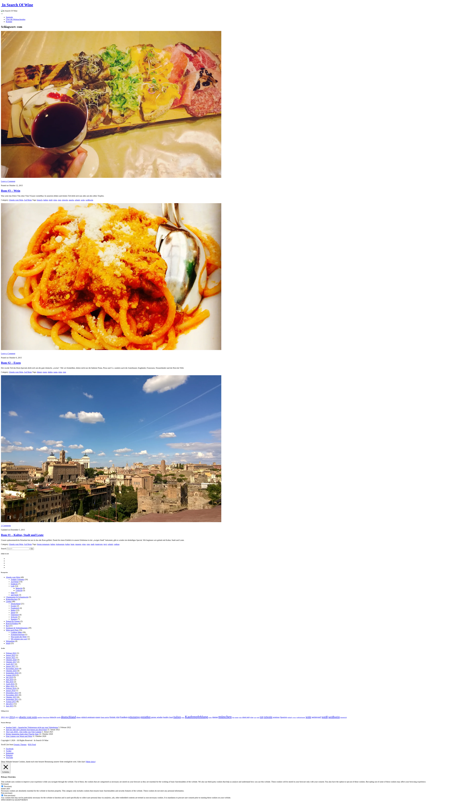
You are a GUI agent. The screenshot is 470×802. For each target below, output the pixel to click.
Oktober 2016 (11, 671)
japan (182, 717)
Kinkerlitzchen (11, 599)
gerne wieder (157, 717)
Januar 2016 (10, 691)
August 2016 (11, 675)
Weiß (8, 643)
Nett (233, 717)
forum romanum (43, 544)
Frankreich (15, 608)
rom (59, 200)
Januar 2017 (10, 666)
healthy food (168, 717)
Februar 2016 (11, 688)
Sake (13, 593)
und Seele (14, 595)
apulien (39, 717)
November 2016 (12, 668)
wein (83, 200)
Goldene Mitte (16, 632)
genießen (145, 717)
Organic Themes (20, 744)
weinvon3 (316, 717)
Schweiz (14, 617)
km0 (50, 200)
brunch (39, 200)
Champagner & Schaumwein (17, 597)
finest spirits (105, 717)
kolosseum (60, 544)
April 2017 (10, 664)
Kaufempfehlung (196, 717)
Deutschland (15, 604)
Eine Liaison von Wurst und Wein (19, 736)
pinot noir (246, 717)
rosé (258, 717)
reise (55, 200)
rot (261, 717)
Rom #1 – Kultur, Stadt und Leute (22, 535)
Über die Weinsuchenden (15, 19)
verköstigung (300, 717)
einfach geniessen (88, 717)
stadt (92, 544)
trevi (105, 544)
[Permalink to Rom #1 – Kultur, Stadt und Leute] (111, 521)
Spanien (14, 619)
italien (45, 200)
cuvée (58, 717)
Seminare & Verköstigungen (17, 628)
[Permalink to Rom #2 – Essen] (111, 349)
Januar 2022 (10, 655)
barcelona (46, 717)
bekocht (53, 717)
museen (78, 544)
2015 (17, 717)
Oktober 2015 (11, 697)
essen (45, 372)
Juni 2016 (9, 680)
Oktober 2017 (11, 662)
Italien (13, 610)
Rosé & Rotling (12, 623)
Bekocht (19, 588)
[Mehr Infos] (90, 762)
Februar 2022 (11, 653)
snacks (71, 200)
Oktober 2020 (11, 660)
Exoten (13, 606)
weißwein (89, 200)
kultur (67, 544)
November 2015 (12, 695)
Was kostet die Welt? (19, 637)
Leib (12, 586)
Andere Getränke (17, 579)
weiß (325, 717)
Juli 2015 (9, 704)
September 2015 (12, 699)
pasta (55, 372)
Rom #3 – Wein (10, 190)
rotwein (65, 200)
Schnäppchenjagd (17, 634)
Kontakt (9, 22)
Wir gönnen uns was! (19, 639)
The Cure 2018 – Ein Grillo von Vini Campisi (23, 732)
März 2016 (10, 686)
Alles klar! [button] (81, 762)
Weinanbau (10, 641)
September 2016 (12, 673)
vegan (294, 717)
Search (3, 549)
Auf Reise (28, 200)
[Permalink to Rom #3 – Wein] (111, 177)
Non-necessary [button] (6, 793)
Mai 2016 (9, 682)
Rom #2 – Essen (11, 362)
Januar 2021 (10, 657)
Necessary (8, 786)
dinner (39, 372)
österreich (343, 717)
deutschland (68, 717)
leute (72, 544)
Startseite (9, 17)
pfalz (240, 717)
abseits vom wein (28, 717)
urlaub (77, 200)
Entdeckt (14, 584)
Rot (7, 626)
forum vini (115, 717)
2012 (3, 717)
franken (124, 717)
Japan (13, 612)
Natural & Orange (13, 621)
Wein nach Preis (12, 630)
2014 (12, 717)
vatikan (116, 544)
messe (215, 717)
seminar (276, 717)
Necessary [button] (5, 784)
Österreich (15, 615)
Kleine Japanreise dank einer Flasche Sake (22, 734)
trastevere (99, 544)
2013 (7, 717)
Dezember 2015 (12, 693)
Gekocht (19, 590)
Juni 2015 (9, 706)
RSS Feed (32, 744)
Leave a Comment (8, 181)
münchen (225, 717)
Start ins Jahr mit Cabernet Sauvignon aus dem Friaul (26, 730)
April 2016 (10, 684)
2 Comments (6, 526)
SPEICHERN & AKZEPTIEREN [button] (14, 800)
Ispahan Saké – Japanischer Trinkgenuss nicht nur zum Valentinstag (32, 727)
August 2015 (11, 702)
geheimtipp (134, 717)
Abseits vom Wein (16, 200)
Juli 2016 (9, 677)
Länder (8, 601)
